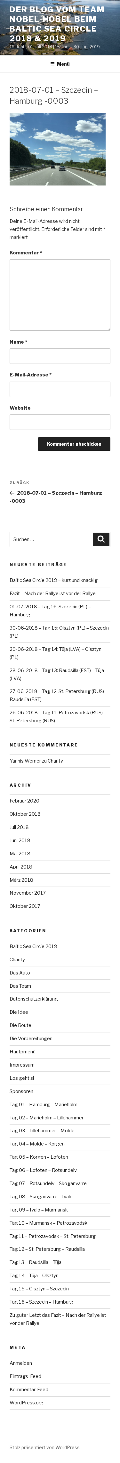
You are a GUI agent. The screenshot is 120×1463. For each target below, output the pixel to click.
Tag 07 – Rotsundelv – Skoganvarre (48, 1183)
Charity (55, 761)
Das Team (20, 986)
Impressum (22, 1065)
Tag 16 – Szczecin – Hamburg (41, 1302)
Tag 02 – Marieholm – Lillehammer (47, 1118)
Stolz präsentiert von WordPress (45, 1447)
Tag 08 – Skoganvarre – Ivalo (41, 1197)
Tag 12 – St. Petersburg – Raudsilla (47, 1249)
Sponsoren (21, 1091)
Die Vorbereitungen (31, 1038)
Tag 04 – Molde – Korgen (37, 1144)
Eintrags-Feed (25, 1376)
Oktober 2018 (25, 814)
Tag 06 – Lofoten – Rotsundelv (43, 1170)
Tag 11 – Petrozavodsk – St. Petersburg (53, 1236)
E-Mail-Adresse (31, 375)
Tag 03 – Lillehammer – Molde (42, 1131)
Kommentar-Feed (29, 1389)
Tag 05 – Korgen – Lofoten (39, 1157)
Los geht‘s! (22, 1078)
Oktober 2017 (25, 906)
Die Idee (19, 1012)
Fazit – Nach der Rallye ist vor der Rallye (53, 593)
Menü (63, 64)
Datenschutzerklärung (34, 999)
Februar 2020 (24, 801)
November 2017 (28, 893)
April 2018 (21, 867)
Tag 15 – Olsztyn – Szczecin (39, 1289)
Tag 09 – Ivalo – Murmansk (39, 1210)
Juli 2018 (19, 827)
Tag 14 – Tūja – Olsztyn (34, 1275)
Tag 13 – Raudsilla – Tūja (35, 1262)
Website (20, 408)
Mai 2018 (20, 854)
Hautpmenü (23, 1052)
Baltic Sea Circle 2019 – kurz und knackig (54, 580)
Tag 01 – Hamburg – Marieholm (43, 1104)
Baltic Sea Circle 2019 (33, 946)
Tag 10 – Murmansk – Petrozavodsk (48, 1223)
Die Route (20, 1025)
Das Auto (20, 973)
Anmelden (21, 1363)
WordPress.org (27, 1403)
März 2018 (21, 880)
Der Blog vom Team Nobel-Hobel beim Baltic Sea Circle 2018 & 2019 (57, 24)
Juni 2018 (20, 840)
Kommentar (26, 253)
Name (18, 342)
